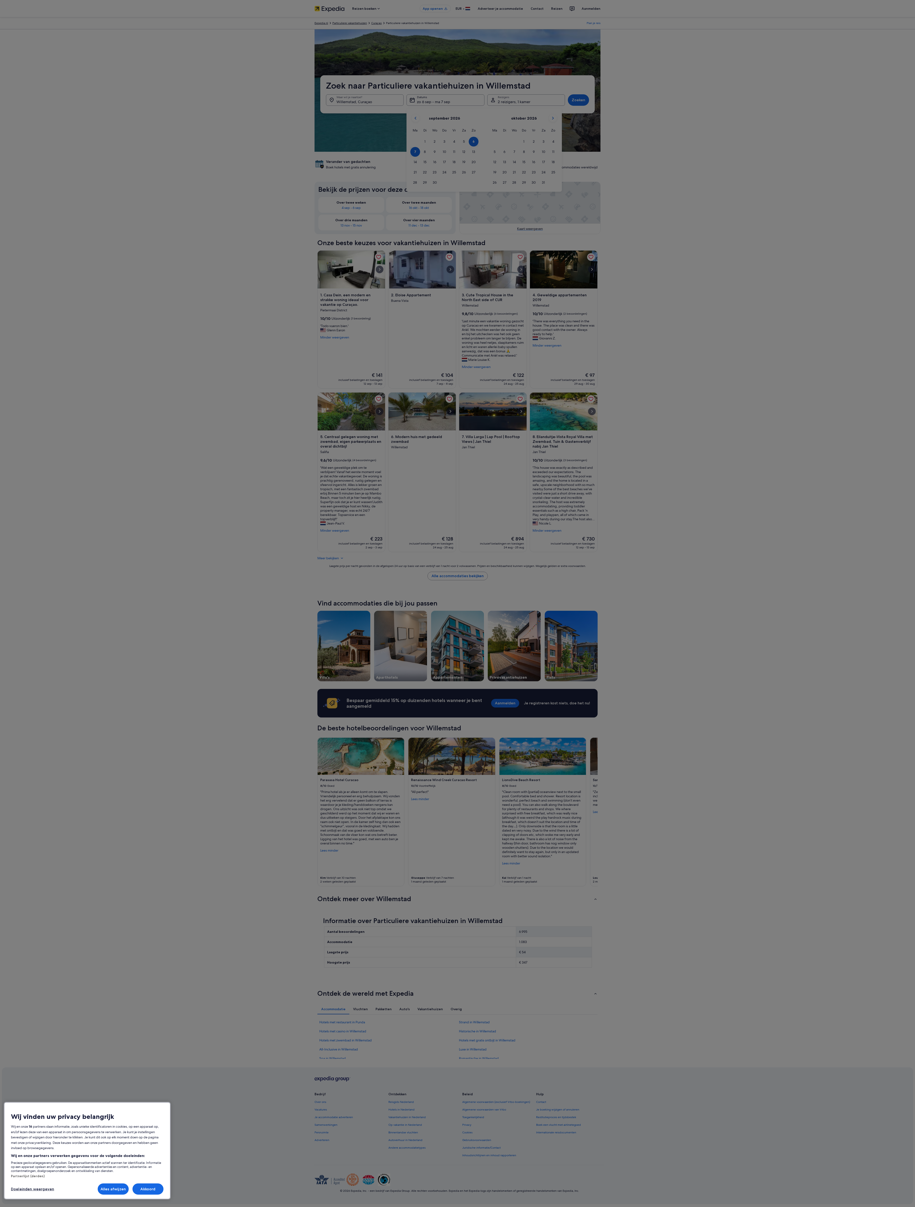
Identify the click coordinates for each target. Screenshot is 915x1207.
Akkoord (147, 1189)
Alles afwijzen (113, 1189)
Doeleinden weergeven (32, 1189)
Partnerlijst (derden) (28, 1176)
